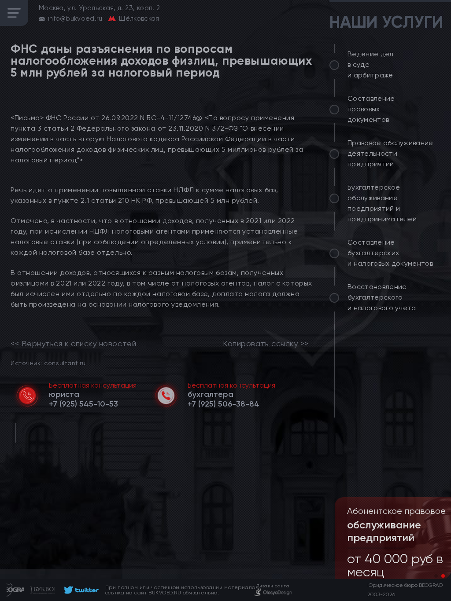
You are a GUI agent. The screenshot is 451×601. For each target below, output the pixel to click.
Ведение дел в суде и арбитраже (370, 64)
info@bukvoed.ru (75, 18)
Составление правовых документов (371, 109)
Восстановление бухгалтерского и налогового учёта (381, 297)
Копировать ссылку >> (266, 344)
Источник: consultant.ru (48, 362)
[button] (436, 576)
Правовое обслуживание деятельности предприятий (390, 153)
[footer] (80, 590)
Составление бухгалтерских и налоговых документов (390, 253)
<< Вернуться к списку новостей (73, 344)
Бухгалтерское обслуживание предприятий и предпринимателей (382, 203)
